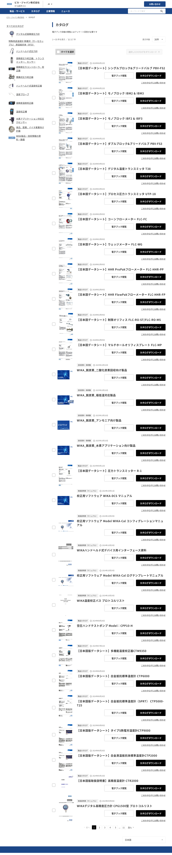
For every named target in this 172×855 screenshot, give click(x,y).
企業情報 (50, 11)
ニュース (65, 11)
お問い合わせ (154, 4)
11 (124, 827)
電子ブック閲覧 (119, 75)
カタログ (35, 11)
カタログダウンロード (151, 75)
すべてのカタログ (15, 26)
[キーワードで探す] (161, 11)
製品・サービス (17, 11)
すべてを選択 (67, 51)
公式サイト (21, 6)
